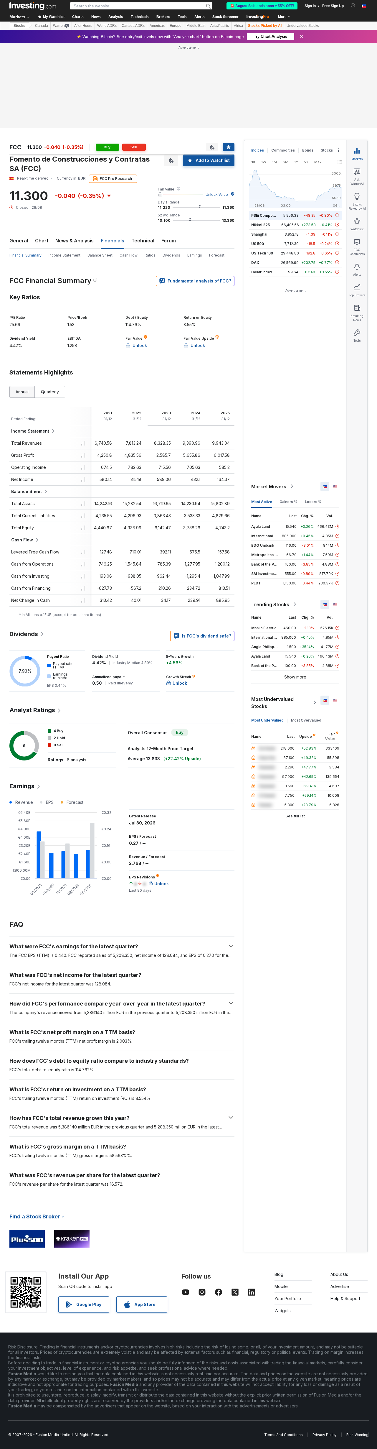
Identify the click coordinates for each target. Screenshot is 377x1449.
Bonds (307, 150)
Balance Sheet (100, 255)
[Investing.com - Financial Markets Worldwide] (32, 6)
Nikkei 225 (260, 224)
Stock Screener (225, 17)
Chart (41, 241)
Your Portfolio (288, 1298)
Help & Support (345, 1298)
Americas (157, 26)
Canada (41, 26)
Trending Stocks (270, 604)
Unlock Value (217, 194)
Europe (175, 26)
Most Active (261, 501)
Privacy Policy (324, 1434)
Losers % (313, 501)
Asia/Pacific (219, 26)
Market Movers (268, 486)
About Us (339, 1274)
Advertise (339, 1286)
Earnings (194, 255)
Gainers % (288, 501)
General (18, 241)
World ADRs (107, 26)
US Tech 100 (262, 253)
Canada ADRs (133, 26)
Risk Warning (357, 1434)
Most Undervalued (267, 720)
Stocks (19, 26)
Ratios (150, 255)
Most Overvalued (306, 720)
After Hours (83, 26)
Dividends (171, 255)
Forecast (216, 255)
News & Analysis (74, 241)
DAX (255, 262)
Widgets (283, 1310)
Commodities (283, 150)
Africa (238, 26)
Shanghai (259, 234)
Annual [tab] (22, 391)
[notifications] (353, 5)
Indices (257, 150)
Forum (168, 241)
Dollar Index (261, 272)
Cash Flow (129, 255)
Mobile (281, 1286)
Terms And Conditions (283, 1434)
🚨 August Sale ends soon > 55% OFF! (262, 6)
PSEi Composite (265, 215)
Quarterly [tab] (50, 391)
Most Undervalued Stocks (272, 702)
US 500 (257, 243)
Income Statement (64, 255)
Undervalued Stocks (303, 26)
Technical (142, 241)
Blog (279, 1274)
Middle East (195, 26)
